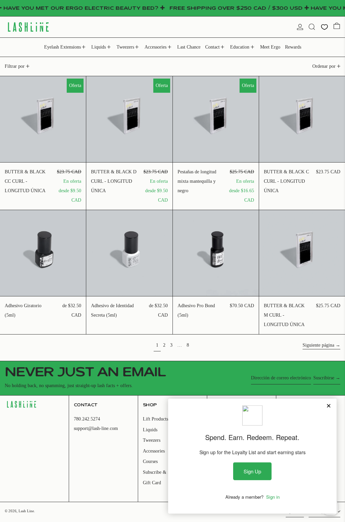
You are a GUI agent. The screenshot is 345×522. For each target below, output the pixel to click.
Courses (150, 461)
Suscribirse (323, 377)
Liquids (150, 429)
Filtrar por (15, 66)
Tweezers (151, 440)
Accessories (154, 451)
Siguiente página (318, 345)
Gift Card (152, 482)
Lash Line (26, 511)
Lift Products (155, 419)
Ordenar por (324, 66)
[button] (311, 27)
